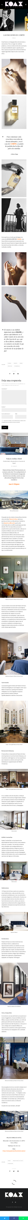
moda (21, 363)
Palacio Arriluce (13, 519)
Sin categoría (14, 466)
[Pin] (18, 373)
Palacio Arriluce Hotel (18, 1160)
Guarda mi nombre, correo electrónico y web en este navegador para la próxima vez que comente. (14, 421)
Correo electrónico (6, 413)
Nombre (4, 407)
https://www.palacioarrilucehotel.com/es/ (14, 1151)
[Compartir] (9, 373)
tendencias (10, 1163)
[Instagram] (15, 1202)
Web (16, 413)
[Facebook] (12, 1202)
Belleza (14, 38)
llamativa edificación (9, 523)
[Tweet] (13, 373)
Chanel (9, 363)
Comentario (4, 388)
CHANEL (19, 239)
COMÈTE (15, 363)
